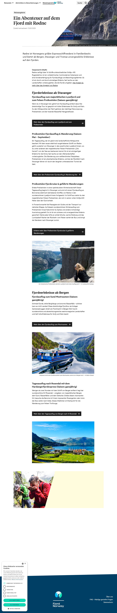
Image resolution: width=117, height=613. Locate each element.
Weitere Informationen (17, 579)
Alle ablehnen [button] (14, 605)
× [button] (25, 563)
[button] (14, 609)
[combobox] (23, 564)
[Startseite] (58, 599)
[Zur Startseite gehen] (58, 2)
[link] (109, 596)
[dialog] (14, 586)
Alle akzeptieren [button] (14, 600)
